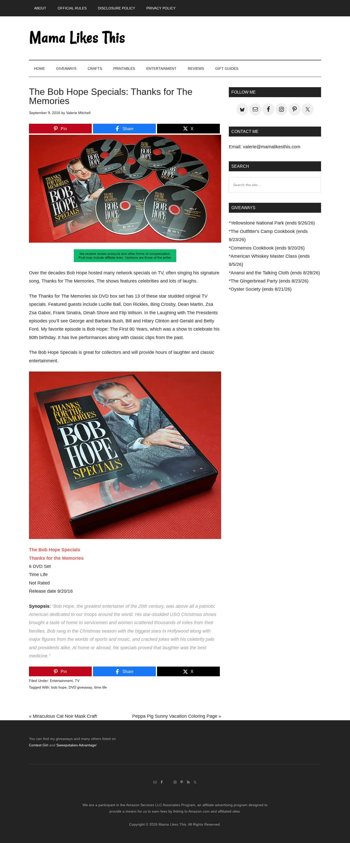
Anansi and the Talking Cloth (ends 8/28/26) (275, 272)
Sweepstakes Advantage (76, 745)
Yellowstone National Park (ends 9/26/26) (273, 223)
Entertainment (61, 681)
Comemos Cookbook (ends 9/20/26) (268, 248)
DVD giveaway (80, 687)
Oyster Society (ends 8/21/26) (261, 289)
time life (100, 687)
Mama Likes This (77, 38)
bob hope (59, 687)
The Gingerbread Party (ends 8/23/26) (269, 281)
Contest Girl (38, 745)
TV (77, 681)
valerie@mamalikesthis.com (271, 146)
